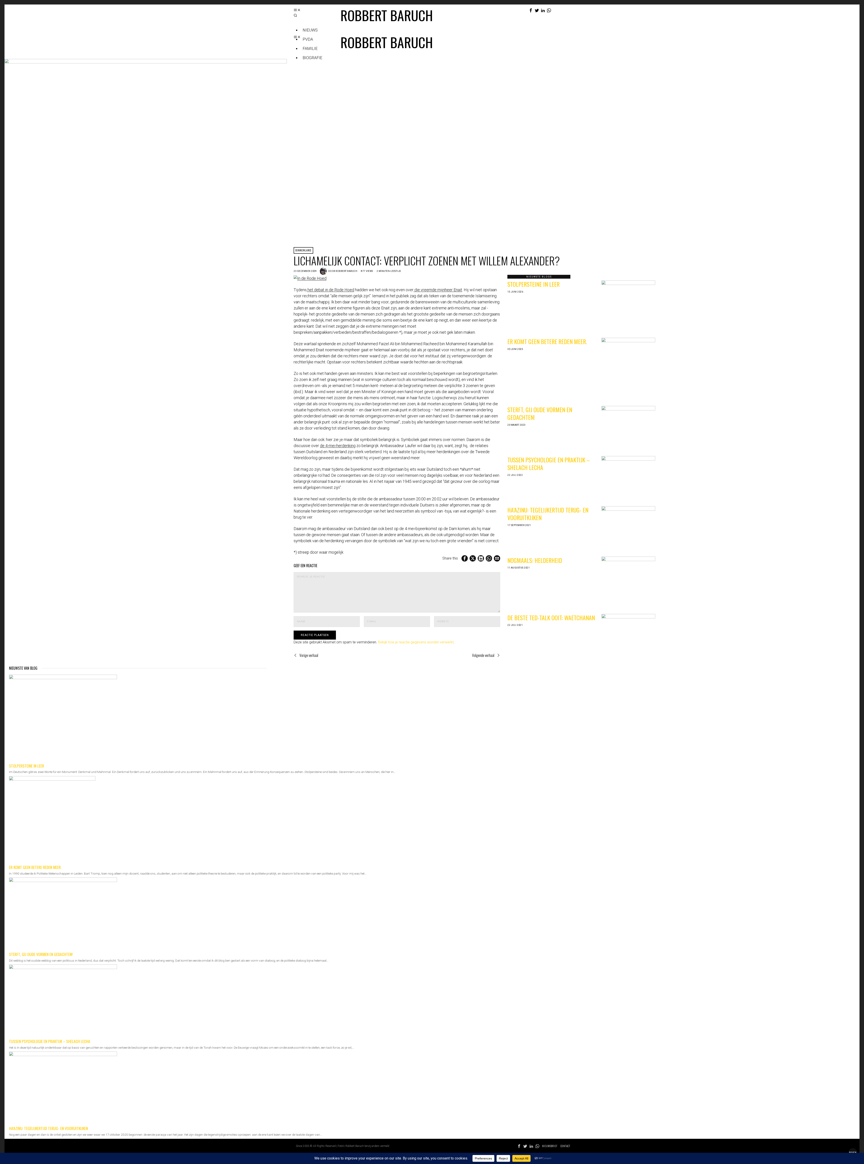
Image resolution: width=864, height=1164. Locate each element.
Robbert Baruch (346, 271)
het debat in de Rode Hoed (330, 289)
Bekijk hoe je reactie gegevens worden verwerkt (416, 642)
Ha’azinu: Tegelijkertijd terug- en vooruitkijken (547, 514)
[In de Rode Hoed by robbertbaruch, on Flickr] (310, 277)
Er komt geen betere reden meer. (547, 341)
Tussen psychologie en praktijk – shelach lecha (548, 463)
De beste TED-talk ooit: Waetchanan (551, 617)
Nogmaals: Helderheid (534, 560)
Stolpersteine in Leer (533, 284)
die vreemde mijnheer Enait (438, 289)
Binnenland (303, 250)
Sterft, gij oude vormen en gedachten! (539, 413)
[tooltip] (530, 10)
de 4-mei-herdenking (338, 445)
